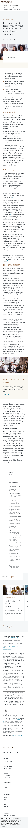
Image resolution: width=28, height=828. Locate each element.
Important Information (18, 735)
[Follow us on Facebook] (10, 752)
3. (9, 501)
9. (9, 545)
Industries (6, 806)
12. (9, 565)
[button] (26, 817)
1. (9, 486)
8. (9, 537)
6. (9, 523)
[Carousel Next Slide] (10, 626)
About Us (5, 797)
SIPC (4, 721)
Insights (5, 808)
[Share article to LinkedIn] (4, 39)
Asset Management (8, 761)
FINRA (18, 719)
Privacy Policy (4, 826)
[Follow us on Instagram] (13, 752)
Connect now (6, 394)
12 (7, 260)
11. (9, 559)
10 (8, 246)
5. (9, 516)
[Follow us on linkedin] (4, 752)
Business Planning (8, 19)
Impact (5, 804)
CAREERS (5, 787)
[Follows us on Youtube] (17, 752)
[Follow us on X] (7, 752)
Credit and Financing (8, 766)
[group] (7, 626)
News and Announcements (9, 815)
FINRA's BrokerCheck (15, 637)
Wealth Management (8, 782)
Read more (7, 618)
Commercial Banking (8, 764)
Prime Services (7, 775)
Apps (5, 799)
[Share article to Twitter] (7, 39)
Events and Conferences (9, 801)
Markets (5, 770)
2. (9, 493)
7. (9, 530)
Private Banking (7, 777)
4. (9, 509)
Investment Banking (8, 768)
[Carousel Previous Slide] (4, 626)
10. (9, 553)
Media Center (6, 813)
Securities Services (7, 780)
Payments (6, 773)
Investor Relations (7, 811)
